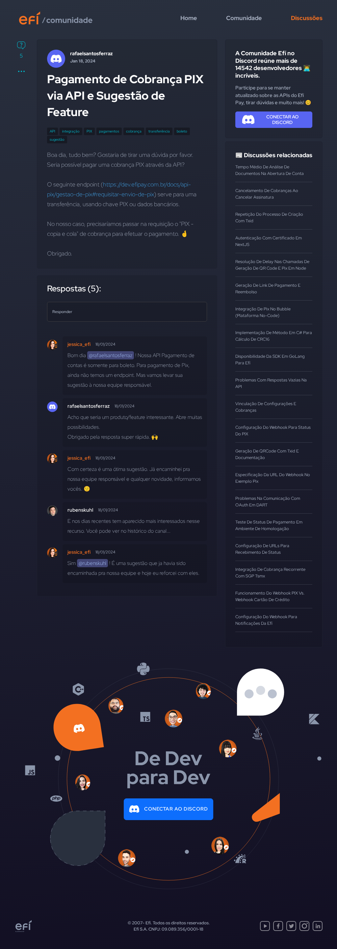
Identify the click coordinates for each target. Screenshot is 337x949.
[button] (21, 71)
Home (188, 18)
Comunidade (244, 18)
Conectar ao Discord (176, 809)
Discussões (307, 18)
